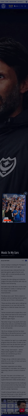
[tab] (25, 193)
